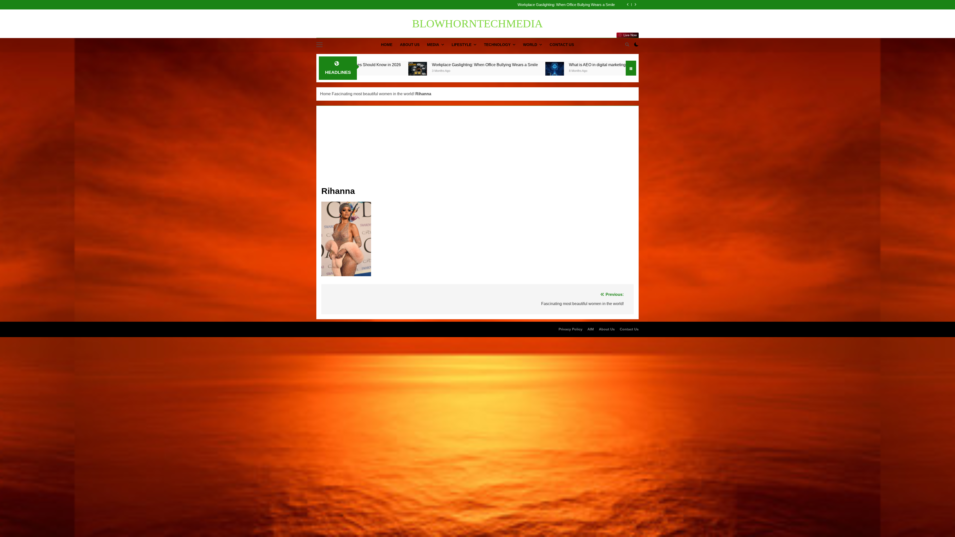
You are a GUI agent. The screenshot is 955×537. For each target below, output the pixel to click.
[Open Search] (627, 44)
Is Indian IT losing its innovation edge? (591, 64)
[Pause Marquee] (631, 68)
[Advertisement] (477, 148)
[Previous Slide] (627, 4)
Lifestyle (462, 45)
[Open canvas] (319, 45)
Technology (497, 45)
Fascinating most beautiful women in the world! (373, 94)
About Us (410, 45)
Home (386, 45)
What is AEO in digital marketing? (588, 5)
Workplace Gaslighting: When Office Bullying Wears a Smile (383, 64)
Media (433, 45)
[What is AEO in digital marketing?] (453, 71)
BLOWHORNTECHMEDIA (477, 23)
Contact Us (562, 45)
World (530, 45)
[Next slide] (635, 4)
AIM (590, 329)
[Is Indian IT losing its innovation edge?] (543, 71)
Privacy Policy (570, 329)
